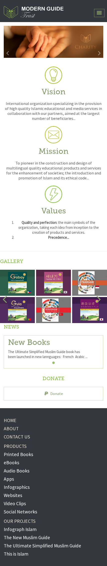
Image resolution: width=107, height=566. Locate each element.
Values (53, 211)
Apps (9, 479)
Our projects (20, 521)
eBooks (11, 463)
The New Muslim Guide (27, 537)
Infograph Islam (20, 529)
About (11, 429)
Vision (53, 92)
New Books (29, 343)
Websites (13, 495)
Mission (53, 152)
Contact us (17, 437)
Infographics (17, 487)
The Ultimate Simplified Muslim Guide (42, 546)
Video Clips (15, 503)
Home (10, 420)
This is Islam (16, 554)
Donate (56, 393)
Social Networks (20, 512)
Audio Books (16, 471)
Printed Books (18, 454)
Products (15, 446)
